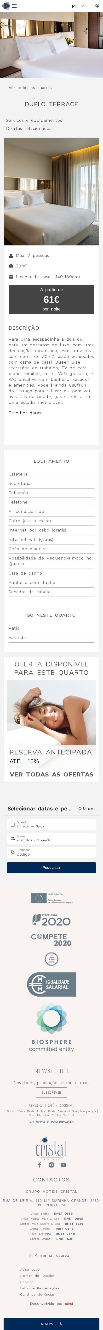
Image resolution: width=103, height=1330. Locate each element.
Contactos (51, 1180)
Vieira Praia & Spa (31, 1111)
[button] (8, 192)
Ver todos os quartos (30, 88)
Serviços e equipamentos (34, 120)
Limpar (88, 808)
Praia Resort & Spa (62, 1111)
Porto (11, 1111)
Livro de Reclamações (39, 1288)
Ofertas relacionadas (28, 128)
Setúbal (68, 1115)
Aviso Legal (30, 1269)
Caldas (56, 1115)
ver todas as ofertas (51, 774)
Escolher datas (25, 413)
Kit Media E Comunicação (51, 1122)
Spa (31, 1115)
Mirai (69, 1304)
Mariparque (88, 1111)
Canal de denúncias (37, 1294)
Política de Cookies (37, 1276)
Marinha (43, 1115)
